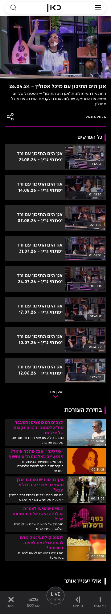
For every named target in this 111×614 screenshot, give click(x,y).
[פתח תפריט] (98, 8)
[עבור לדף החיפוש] (13, 8)
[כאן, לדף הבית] (54, 8)
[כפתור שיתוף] (10, 116)
